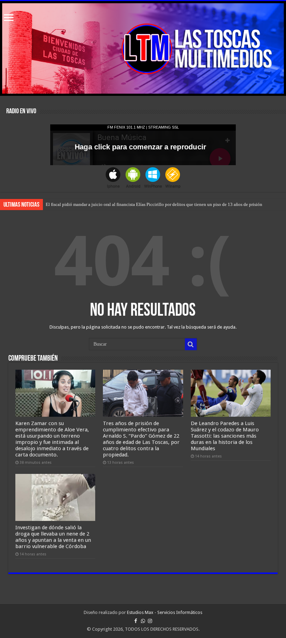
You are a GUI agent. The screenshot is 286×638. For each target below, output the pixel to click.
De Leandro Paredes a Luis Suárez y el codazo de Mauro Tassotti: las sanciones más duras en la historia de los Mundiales (225, 436)
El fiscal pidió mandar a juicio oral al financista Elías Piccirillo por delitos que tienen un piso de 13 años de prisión (154, 204)
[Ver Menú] (9, 18)
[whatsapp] (143, 621)
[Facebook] (136, 621)
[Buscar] (191, 344)
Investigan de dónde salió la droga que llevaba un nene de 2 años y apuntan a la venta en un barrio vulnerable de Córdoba (53, 536)
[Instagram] (150, 621)
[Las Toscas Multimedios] (143, 48)
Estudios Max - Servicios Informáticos (164, 612)
